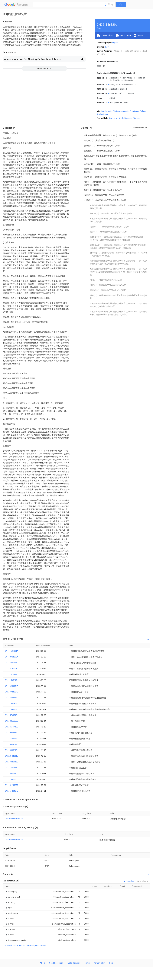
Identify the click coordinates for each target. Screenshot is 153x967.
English (115, 43)
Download (130, 881)
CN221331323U (11, 767)
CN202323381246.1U (14, 819)
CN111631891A (11, 651)
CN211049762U (11, 709)
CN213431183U (11, 663)
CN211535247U (11, 680)
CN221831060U (11, 779)
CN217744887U (11, 692)
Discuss (136, 118)
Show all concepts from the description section (25, 945)
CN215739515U (11, 715)
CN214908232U (11, 750)
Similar (140, 35)
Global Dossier (125, 118)
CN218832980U (11, 773)
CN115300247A (11, 686)
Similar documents (121, 111)
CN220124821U (11, 756)
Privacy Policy (99, 963)
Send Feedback (56, 963)
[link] (11, 891)
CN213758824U (11, 698)
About (42, 963)
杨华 (107, 47)
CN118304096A (11, 657)
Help (111, 963)
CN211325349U (11, 674)
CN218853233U (11, 744)
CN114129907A (11, 785)
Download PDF (107, 35)
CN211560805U (11, 703)
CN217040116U (11, 762)
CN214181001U (11, 668)
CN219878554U (11, 732)
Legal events (106, 111)
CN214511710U (11, 727)
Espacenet (113, 118)
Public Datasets (73, 963)
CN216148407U (11, 791)
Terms (87, 963)
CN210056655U (11, 721)
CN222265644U (11, 738)
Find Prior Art (125, 35)
